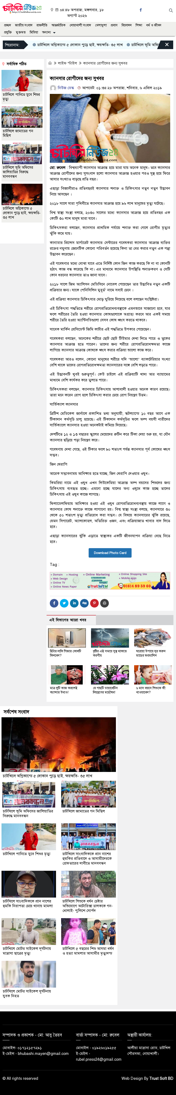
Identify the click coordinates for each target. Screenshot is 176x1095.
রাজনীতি (41, 25)
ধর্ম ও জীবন (153, 25)
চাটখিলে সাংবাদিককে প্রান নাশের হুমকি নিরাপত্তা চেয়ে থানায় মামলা (28, 903)
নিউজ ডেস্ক (65, 88)
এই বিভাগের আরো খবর (67, 620)
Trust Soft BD (161, 1078)
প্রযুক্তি (8, 32)
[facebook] (141, 10)
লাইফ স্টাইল (67, 63)
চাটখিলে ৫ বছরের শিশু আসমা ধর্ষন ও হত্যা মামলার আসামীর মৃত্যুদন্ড (88, 951)
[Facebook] (54, 603)
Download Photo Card (110, 553)
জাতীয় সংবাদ (23, 25)
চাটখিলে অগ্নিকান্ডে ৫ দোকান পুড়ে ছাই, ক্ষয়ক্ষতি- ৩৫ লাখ (64, 44)
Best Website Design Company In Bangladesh (20, 233)
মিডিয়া (34, 32)
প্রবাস (114, 25)
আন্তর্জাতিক (58, 25)
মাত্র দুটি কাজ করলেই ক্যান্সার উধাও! (63, 690)
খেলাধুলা (101, 25)
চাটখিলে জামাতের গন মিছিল (83, 811)
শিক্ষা (139, 25)
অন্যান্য (46, 32)
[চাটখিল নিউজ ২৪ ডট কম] (22, 8)
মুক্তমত (21, 32)
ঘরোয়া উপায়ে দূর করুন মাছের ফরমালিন (150, 653)
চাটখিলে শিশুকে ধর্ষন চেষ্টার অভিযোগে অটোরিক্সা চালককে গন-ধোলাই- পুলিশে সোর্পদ (87, 906)
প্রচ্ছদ (7, 25)
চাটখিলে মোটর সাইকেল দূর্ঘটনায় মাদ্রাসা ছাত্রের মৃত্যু (27, 951)
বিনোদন (127, 25)
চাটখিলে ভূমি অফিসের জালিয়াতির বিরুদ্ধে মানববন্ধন (18, 172)
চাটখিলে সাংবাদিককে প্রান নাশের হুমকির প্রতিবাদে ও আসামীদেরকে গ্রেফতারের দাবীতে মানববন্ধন (87, 858)
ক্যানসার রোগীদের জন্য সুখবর (105, 63)
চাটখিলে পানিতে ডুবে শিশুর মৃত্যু (26, 853)
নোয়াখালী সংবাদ (80, 25)
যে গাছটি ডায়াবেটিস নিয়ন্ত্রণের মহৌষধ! (105, 690)
